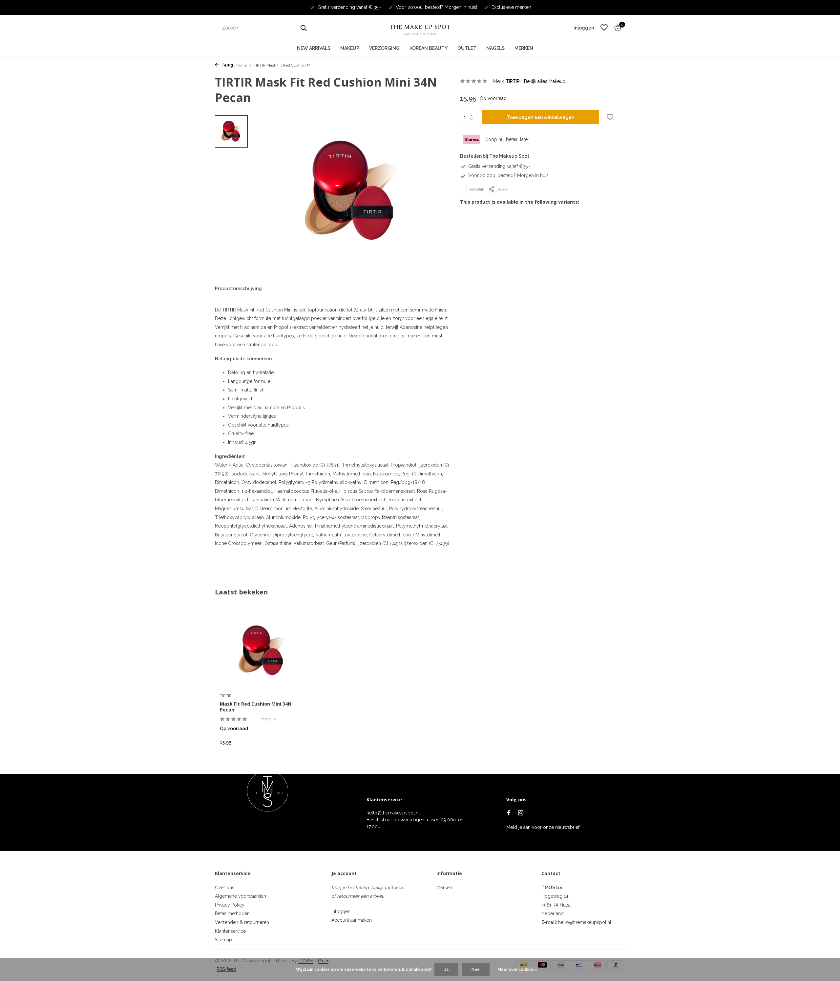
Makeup (349, 48)
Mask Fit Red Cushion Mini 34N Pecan (255, 707)
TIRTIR (513, 81)
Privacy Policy (229, 905)
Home (241, 65)
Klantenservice (230, 931)
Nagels (495, 48)
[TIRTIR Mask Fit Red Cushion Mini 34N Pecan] (262, 651)
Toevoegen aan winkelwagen (540, 117)
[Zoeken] (303, 28)
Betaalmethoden (232, 913)
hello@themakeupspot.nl (584, 922)
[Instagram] (520, 813)
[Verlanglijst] (604, 28)
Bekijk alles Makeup (544, 81)
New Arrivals (313, 48)
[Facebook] (509, 813)
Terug (226, 65)
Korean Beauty (429, 48)
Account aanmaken (351, 920)
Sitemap (223, 939)
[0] (616, 28)
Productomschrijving (238, 288)
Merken (523, 48)
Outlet (466, 48)
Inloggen (340, 911)
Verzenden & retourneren (242, 922)
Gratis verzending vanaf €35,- (499, 166)
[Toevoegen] (294, 742)
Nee (476, 969)
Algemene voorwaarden (240, 896)
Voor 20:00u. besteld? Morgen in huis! (509, 175)
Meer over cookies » (517, 969)
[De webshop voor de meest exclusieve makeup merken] (420, 28)
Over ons (224, 887)
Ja (446, 969)
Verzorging (384, 48)
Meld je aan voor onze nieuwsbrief (542, 827)
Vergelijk (476, 189)
